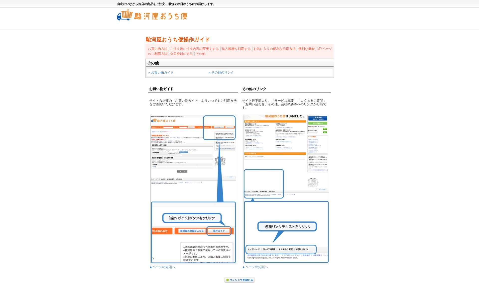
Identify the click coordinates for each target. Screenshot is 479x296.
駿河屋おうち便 (152, 15)
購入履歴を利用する (236, 49)
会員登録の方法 (181, 54)
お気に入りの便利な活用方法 (274, 49)
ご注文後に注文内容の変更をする (194, 49)
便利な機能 (306, 49)
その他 (200, 54)
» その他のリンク (221, 72)
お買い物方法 (157, 49)
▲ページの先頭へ (162, 267)
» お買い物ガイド (161, 72)
